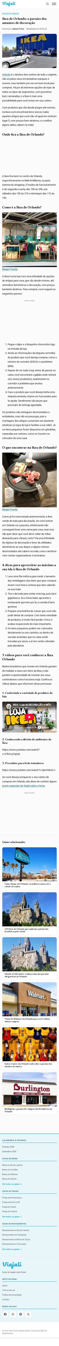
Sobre (4, 1286)
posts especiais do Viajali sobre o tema (23, 785)
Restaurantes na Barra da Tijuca (16, 1239)
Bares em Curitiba (10, 1170)
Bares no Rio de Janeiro (12, 1165)
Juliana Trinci (18, 29)
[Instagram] (13, 1314)
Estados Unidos (10, 14)
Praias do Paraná (9, 1211)
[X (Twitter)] (28, 1314)
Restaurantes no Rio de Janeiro (15, 1230)
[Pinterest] (21, 1314)
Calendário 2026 (9, 1151)
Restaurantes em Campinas (14, 1235)
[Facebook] (5, 1314)
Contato (5, 1299)
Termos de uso (8, 1290)
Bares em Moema (10, 1174)
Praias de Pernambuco (12, 1198)
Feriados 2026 (8, 1147)
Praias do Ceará (9, 1207)
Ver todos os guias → (12, 1184)
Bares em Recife (9, 1179)
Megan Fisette (10, 269)
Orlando (6, 74)
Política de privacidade (12, 1295)
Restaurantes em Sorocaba (14, 1244)
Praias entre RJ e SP (11, 1202)
